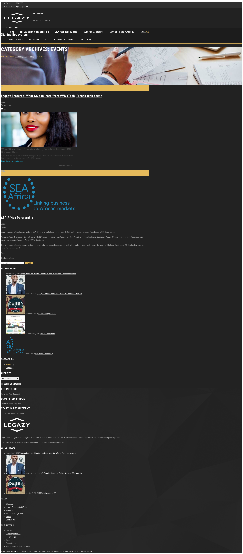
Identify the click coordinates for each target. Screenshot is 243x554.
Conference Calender (63, 40)
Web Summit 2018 (37, 40)
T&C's (15, 551)
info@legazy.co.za (21, 6)
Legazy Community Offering (34, 32)
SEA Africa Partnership (17, 218)
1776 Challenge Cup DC (47, 314)
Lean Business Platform (122, 32)
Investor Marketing (93, 32)
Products (9, 510)
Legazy (3, 102)
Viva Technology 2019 (66, 32)
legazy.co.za (11, 537)
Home (11, 32)
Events (3, 105)
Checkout (9, 504)
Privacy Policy (6, 551)
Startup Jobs (16, 40)
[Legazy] (17, 23)
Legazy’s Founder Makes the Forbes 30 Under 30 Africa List (60, 294)
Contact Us (85, 40)
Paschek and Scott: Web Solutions (78, 551)
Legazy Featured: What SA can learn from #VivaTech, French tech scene (51, 96)
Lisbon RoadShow (47, 334)
